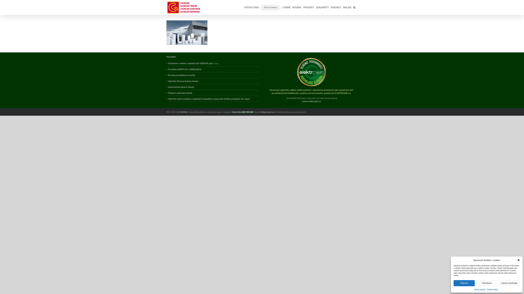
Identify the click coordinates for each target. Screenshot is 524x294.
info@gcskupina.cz (267, 112)
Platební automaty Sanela (180, 93)
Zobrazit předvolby (509, 283)
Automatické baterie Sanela (181, 87)
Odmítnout (487, 283)
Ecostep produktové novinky (181, 75)
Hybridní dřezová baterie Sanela (183, 81)
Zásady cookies (479, 289)
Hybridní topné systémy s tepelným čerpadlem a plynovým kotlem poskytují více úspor (209, 99)
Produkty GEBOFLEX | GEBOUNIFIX (185, 69)
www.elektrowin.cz (311, 101)
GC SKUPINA (182, 112)
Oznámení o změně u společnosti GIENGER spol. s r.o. (193, 63)
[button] (518, 260)
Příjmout (464, 283)
